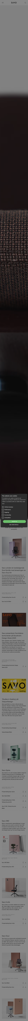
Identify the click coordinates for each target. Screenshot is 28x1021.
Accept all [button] (14, 521)
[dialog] (14, 510)
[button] (14, 525)
